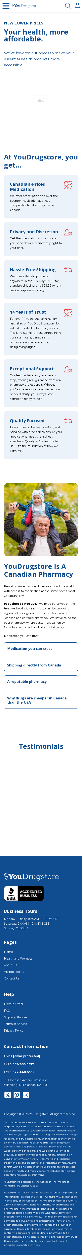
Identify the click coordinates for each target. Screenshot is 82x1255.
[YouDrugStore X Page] (7, 1095)
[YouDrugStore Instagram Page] (25, 1095)
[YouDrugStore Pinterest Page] (16, 1095)
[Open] (6, 6)
